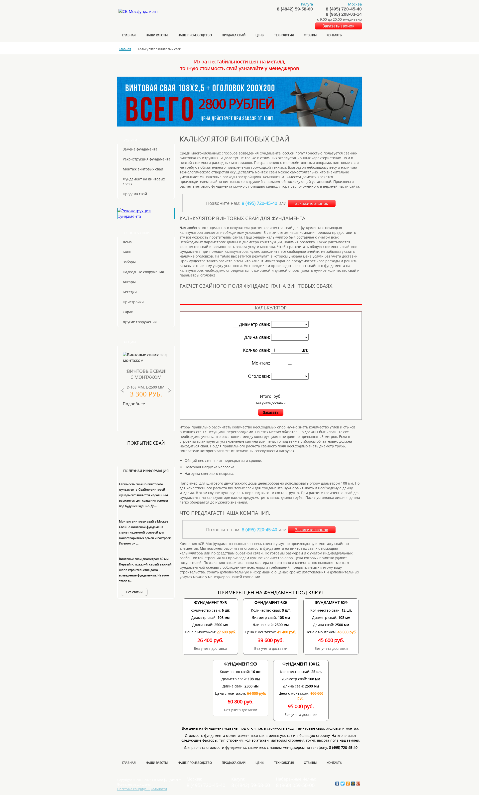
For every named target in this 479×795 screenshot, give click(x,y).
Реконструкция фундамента (146, 159)
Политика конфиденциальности (142, 789)
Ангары (129, 281)
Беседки (130, 291)
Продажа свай (233, 35)
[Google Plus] (358, 783)
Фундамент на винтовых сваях (144, 181)
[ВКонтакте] (337, 783)
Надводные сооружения (143, 271)
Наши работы (157, 35)
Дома (127, 242)
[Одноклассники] (348, 783)
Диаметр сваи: (254, 324)
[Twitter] (342, 783)
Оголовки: (259, 376)
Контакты (334, 35)
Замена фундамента (140, 149)
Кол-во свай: (256, 350)
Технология (284, 35)
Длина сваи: (257, 337)
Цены (259, 35)
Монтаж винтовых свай (143, 169)
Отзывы (310, 35)
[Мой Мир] (353, 783)
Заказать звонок (338, 26)
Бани (127, 252)
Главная (129, 35)
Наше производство (195, 35)
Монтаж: (261, 363)
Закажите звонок (311, 203)
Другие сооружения (140, 321)
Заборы (129, 262)
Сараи (128, 311)
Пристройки (133, 301)
